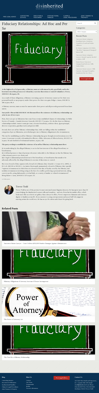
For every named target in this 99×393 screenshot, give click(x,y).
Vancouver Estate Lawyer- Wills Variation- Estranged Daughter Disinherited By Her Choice (85, 71)
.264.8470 (79, 387)
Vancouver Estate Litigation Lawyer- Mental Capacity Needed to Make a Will (86, 57)
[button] (86, 78)
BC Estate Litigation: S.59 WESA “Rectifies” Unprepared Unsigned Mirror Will (86, 50)
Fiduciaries (7, 179)
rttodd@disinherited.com (82, 385)
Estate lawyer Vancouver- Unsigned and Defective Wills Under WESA (84, 64)
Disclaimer (78, 389)
